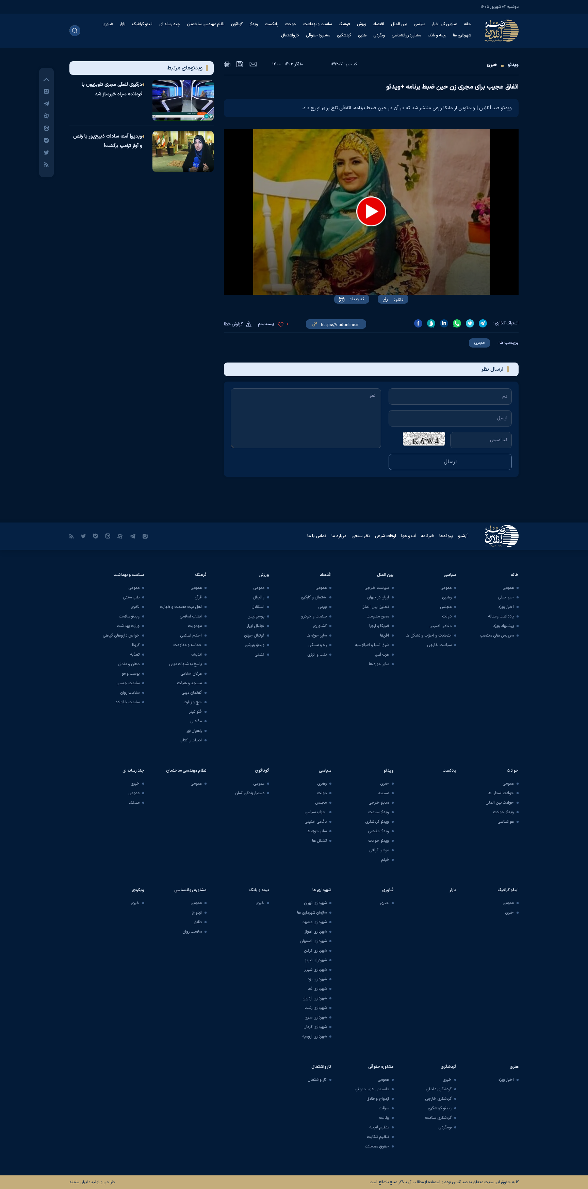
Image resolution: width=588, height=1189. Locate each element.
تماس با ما (316, 536)
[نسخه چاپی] (227, 64)
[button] (371, 211)
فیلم (385, 860)
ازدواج (197, 913)
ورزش (361, 24)
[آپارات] (46, 115)
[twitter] (470, 323)
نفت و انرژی (317, 655)
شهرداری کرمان (315, 1027)
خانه (467, 24)
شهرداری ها (462, 35)
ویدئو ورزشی (254, 645)
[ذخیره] (239, 64)
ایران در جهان (378, 597)
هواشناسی (505, 822)
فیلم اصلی (384, 319)
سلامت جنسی (128, 683)
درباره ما (338, 536)
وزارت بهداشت (128, 626)
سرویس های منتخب (497, 635)
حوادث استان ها (501, 793)
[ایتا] (46, 127)
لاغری (135, 607)
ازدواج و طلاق (377, 1099)
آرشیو (463, 536)
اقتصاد (378, 24)
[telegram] (483, 323)
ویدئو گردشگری (377, 822)
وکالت (384, 1118)
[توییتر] (46, 152)
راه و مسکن (317, 645)
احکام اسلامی (191, 635)
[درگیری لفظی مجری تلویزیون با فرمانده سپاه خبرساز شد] (183, 100)
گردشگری (344, 35)
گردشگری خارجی (438, 1099)
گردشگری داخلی (439, 1089)
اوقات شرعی (385, 536)
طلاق (198, 922)
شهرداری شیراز (315, 970)
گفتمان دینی (191, 693)
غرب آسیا (382, 655)
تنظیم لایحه (379, 1127)
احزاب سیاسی (316, 812)
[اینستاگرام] (46, 91)
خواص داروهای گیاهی (121, 635)
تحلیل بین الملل (375, 607)
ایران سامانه (78, 1182)
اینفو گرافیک (142, 24)
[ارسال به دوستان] (253, 64)
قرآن (198, 597)
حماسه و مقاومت (187, 645)
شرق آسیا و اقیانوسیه (372, 645)
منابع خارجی (379, 803)
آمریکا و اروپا (379, 626)
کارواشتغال (290, 35)
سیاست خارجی (439, 645)
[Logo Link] (502, 30)
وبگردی (379, 35)
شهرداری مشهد (315, 922)
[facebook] (418, 323)
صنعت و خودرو (314, 616)
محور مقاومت (377, 616)
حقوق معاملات (377, 1146)
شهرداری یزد (317, 979)
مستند (383, 793)
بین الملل (399, 24)
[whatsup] (457, 323)
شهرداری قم (317, 989)
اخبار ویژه (506, 607)
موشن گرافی (379, 850)
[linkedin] (444, 323)
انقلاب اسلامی (191, 616)
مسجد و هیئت (189, 683)
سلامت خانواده (128, 702)
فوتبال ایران (254, 626)
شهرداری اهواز (316, 932)
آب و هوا (408, 536)
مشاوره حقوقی (318, 35)
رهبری (447, 597)
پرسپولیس (255, 616)
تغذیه (135, 655)
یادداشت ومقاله (501, 616)
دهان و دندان (129, 664)
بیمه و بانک (437, 35)
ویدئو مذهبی (378, 831)
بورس (322, 607)
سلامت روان (130, 693)
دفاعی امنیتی (440, 626)
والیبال (258, 597)
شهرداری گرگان (315, 951)
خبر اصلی (506, 597)
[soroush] (431, 323)
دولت (447, 616)
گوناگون (237, 24)
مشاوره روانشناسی (406, 35)
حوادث (290, 24)
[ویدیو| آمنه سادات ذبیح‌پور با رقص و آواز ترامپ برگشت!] (183, 151)
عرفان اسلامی (191, 674)
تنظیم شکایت (378, 1137)
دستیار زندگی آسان (249, 793)
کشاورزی (320, 626)
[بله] (46, 140)
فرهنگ (344, 24)
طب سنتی (131, 597)
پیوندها (446, 536)
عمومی (508, 588)
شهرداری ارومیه (314, 1036)
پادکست (271, 24)
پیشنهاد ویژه (503, 626)
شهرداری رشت (316, 1008)
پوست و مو (131, 674)
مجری (479, 342)
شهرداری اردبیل (315, 998)
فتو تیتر (195, 712)
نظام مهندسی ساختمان (205, 24)
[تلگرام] (46, 103)
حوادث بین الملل (500, 803)
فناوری (107, 24)
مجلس (446, 607)
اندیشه (196, 655)
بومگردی (445, 1127)
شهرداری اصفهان (313, 941)
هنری (362, 35)
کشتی (259, 655)
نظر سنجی (361, 536)
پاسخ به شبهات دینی (185, 664)
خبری (492, 64)
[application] (371, 212)
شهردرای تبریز (316, 960)
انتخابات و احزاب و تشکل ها (429, 635)
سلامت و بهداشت (317, 24)
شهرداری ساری (316, 1017)
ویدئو (253, 24)
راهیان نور (194, 731)
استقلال (257, 607)
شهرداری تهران (315, 903)
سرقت (384, 1108)
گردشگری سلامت (438, 1118)
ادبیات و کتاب (191, 740)
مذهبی (196, 721)
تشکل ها (319, 841)
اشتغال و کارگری (314, 597)
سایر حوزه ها (379, 664)
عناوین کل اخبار (444, 24)
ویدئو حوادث (503, 812)
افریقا (384, 635)
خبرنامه (427, 536)
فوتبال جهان (254, 635)
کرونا (136, 645)
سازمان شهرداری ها (312, 913)
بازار (122, 24)
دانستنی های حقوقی (372, 1089)
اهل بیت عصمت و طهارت (181, 607)
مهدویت (195, 626)
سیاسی (419, 24)
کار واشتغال (317, 1080)
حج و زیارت (192, 702)
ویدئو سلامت (129, 616)
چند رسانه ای (169, 24)
